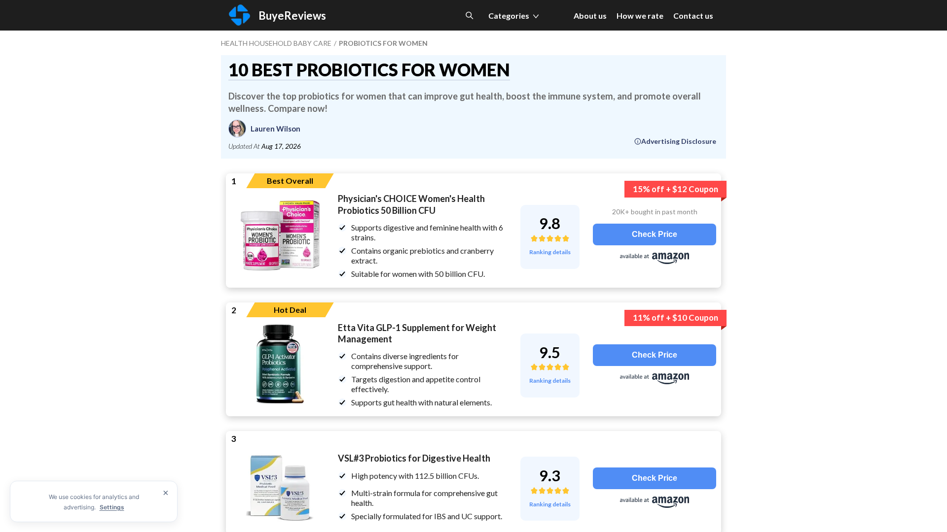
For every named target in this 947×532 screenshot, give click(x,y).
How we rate (640, 15)
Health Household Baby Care (276, 43)
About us (590, 15)
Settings (112, 507)
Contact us (693, 15)
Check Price (654, 234)
